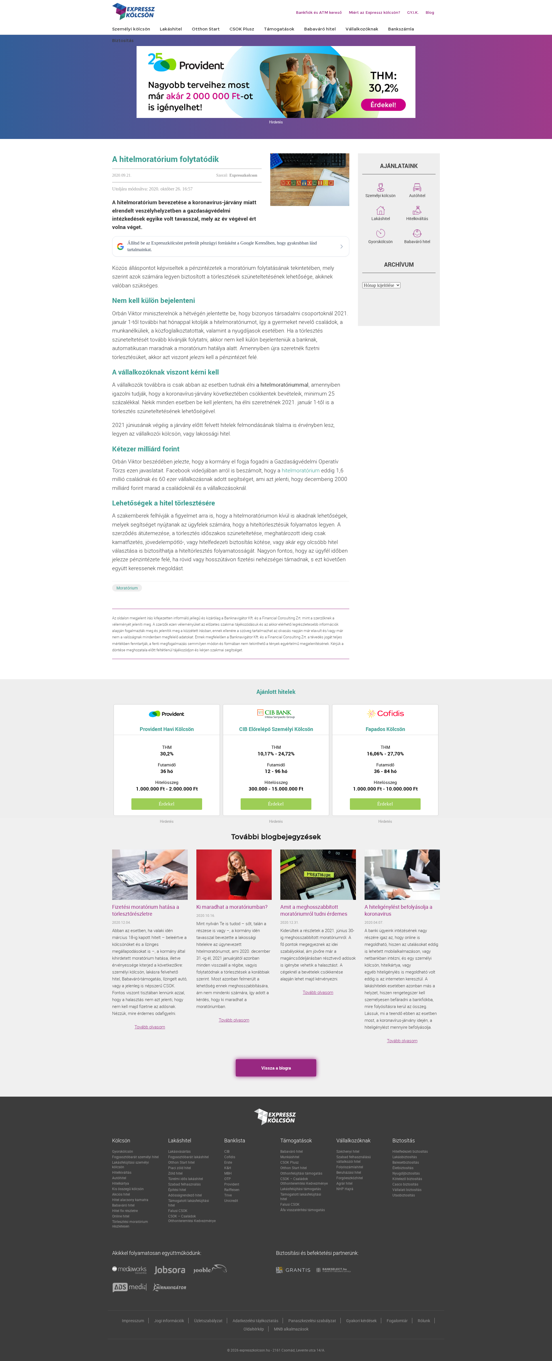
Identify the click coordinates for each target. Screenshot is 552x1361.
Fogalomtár (397, 1320)
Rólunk (424, 1320)
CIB (226, 1151)
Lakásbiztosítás (404, 1156)
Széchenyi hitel (347, 1151)
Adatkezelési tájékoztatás (255, 1320)
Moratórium (127, 588)
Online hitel (120, 1216)
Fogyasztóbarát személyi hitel (135, 1156)
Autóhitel (417, 195)
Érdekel (167, 804)
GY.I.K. (413, 12)
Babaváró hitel (417, 241)
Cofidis (229, 1156)
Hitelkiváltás (417, 218)
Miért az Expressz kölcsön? (374, 12)
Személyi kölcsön (380, 195)
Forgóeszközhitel (349, 1177)
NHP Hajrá (344, 1188)
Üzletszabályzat (208, 1320)
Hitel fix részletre (125, 1210)
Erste (228, 1162)
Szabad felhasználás (184, 1184)
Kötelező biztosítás (407, 1178)
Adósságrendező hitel (185, 1195)
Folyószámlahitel (349, 1167)
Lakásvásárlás (179, 1151)
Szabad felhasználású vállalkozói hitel (353, 1159)
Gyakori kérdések (361, 1320)
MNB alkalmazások (291, 1329)
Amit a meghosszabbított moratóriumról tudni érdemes (313, 910)
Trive (228, 1195)
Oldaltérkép (254, 1329)
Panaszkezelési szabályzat (312, 1320)
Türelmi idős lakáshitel (185, 1178)
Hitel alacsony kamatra (130, 1199)
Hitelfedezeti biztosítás (410, 1151)
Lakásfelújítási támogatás (300, 1188)
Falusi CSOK (177, 1210)
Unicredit (231, 1200)
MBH (228, 1173)
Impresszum (133, 1320)
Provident (231, 1184)
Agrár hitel (344, 1183)
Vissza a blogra (276, 1068)
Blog (429, 12)
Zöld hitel (175, 1173)
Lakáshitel (380, 218)
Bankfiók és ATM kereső (319, 12)
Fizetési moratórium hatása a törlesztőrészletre (145, 910)
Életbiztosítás (402, 1167)
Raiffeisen (231, 1189)
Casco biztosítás (405, 1184)
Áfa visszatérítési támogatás (302, 1209)
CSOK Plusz (289, 1162)
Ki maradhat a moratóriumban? (232, 906)
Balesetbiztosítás (405, 1162)
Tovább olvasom (150, 1027)
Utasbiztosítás (403, 1195)
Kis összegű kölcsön (128, 1188)
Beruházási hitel (348, 1172)
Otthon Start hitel (181, 1162)
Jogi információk (169, 1320)
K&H (227, 1167)
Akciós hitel (121, 1194)
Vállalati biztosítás (406, 1189)
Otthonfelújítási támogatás (301, 1173)
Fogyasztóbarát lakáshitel (188, 1156)
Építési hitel (177, 1189)
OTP (227, 1178)
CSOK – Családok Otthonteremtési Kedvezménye (192, 1218)
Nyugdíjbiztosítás (406, 1173)
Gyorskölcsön (380, 241)
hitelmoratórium (301, 470)
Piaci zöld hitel (179, 1167)
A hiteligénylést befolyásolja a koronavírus (398, 910)
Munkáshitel (289, 1156)
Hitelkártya (120, 1183)
